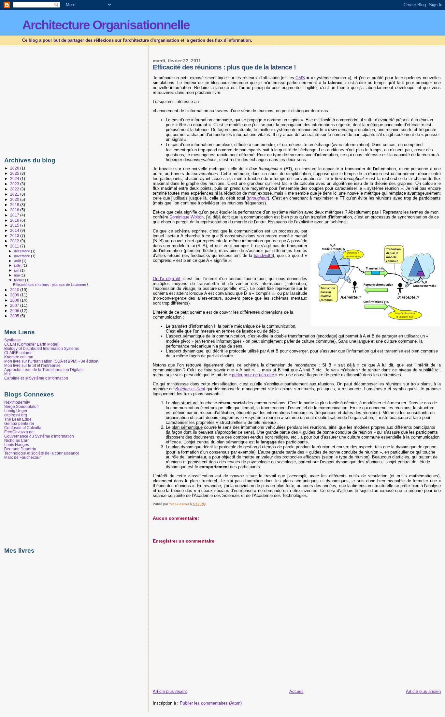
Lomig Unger (15, 411)
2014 (15, 230)
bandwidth (263, 255)
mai (17, 275)
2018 (15, 210)
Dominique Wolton (186, 217)
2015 (15, 225)
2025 (15, 173)
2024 (15, 178)
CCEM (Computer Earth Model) (32, 344)
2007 (15, 305)
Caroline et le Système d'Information (36, 378)
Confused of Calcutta (22, 428)
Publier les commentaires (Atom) (211, 703)
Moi (7, 374)
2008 (15, 300)
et (190, 388)
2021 (15, 194)
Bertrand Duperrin (20, 449)
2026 (15, 168)
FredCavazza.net (19, 432)
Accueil (296, 691)
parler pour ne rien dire (253, 374)
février (19, 280)
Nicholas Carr (16, 440)
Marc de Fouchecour (22, 457)
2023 (15, 184)
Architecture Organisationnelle (106, 25)
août (18, 261)
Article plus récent (170, 691)
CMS (300, 77)
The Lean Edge (18, 419)
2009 (15, 295)
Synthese (12, 340)
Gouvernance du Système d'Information (39, 436)
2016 (15, 220)
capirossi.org (15, 415)
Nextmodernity (17, 402)
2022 (15, 189)
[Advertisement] (59, 99)
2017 (15, 215)
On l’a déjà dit (166, 278)
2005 (15, 316)
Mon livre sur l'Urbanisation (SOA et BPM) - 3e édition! (51, 361)
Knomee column (18, 357)
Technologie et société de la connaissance (41, 453)
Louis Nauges (16, 444)
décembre (22, 251)
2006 (15, 310)
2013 (15, 235)
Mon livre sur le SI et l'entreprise (32, 365)
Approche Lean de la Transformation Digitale (44, 369)
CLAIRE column (18, 353)
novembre (22, 256)
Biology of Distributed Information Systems (41, 348)
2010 (15, 290)
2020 (15, 199)
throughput (258, 198)
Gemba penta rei (19, 423)
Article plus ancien (423, 691)
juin (17, 270)
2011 (15, 246)
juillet (18, 265)
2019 (15, 204)
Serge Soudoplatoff (21, 406)
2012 (15, 241)
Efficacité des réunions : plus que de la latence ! (50, 285)
